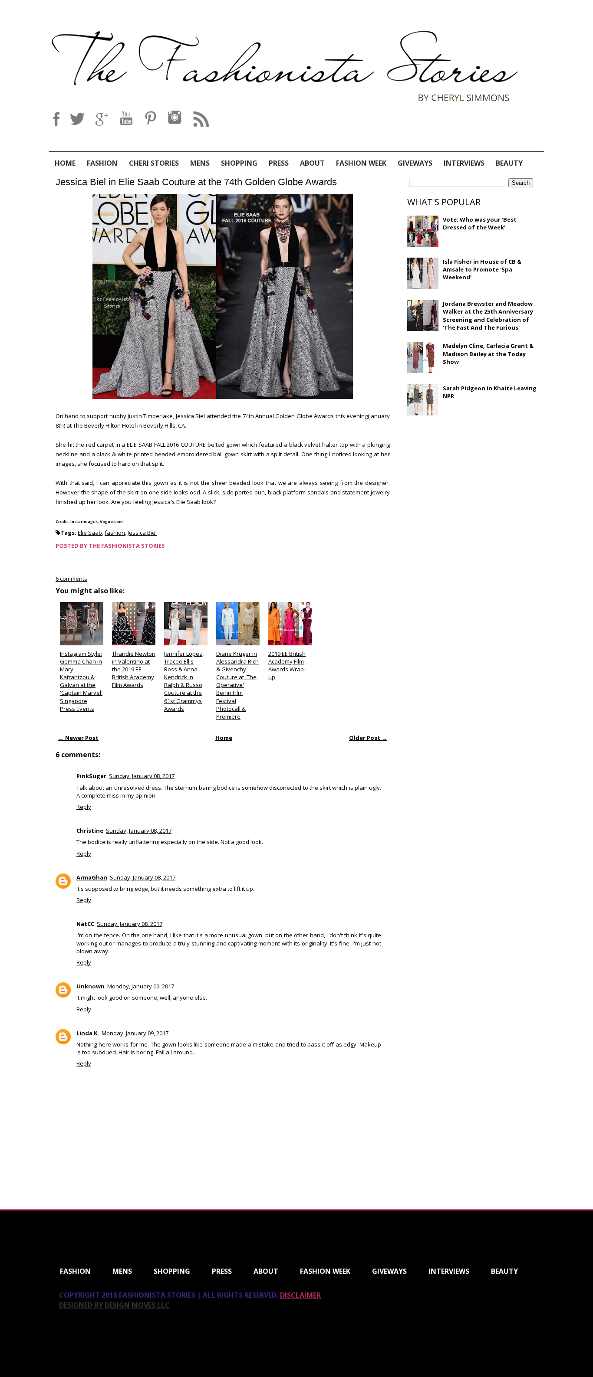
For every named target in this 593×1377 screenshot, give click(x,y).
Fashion (102, 163)
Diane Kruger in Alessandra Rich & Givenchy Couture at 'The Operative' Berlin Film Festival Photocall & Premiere (237, 685)
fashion (115, 532)
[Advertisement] (472, 485)
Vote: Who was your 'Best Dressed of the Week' (480, 223)
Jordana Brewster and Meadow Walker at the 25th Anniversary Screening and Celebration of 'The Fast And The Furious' (488, 315)
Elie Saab (90, 532)
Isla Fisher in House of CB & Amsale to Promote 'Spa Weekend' (482, 269)
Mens (200, 163)
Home (65, 163)
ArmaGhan (91, 877)
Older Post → (368, 738)
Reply (83, 807)
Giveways (415, 163)
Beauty (509, 163)
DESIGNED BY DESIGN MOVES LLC (114, 1305)
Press (279, 163)
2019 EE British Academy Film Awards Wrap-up (287, 665)
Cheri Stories (154, 163)
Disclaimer (300, 1295)
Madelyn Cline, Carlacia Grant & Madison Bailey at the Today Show (488, 353)
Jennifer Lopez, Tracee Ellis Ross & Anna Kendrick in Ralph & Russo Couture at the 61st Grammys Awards (184, 681)
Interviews (464, 163)
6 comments (71, 578)
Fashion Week (361, 163)
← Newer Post (78, 738)
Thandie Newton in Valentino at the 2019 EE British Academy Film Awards (133, 669)
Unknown (90, 986)
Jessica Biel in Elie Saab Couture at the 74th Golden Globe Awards (196, 182)
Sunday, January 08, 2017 (142, 776)
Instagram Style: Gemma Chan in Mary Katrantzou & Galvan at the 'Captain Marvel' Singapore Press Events (81, 681)
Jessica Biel (142, 532)
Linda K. (87, 1033)
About (312, 163)
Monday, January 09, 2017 (140, 986)
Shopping (239, 163)
